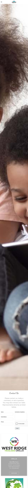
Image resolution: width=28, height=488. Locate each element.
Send (17, 428)
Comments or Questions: (20, 412)
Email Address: (4, 416)
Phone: (2, 421)
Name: (2, 412)
